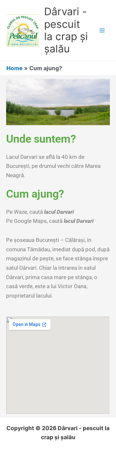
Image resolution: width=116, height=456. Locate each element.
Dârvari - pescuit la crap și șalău (66, 30)
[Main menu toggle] (102, 30)
